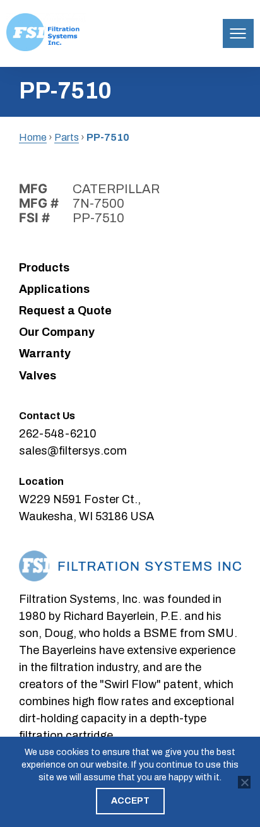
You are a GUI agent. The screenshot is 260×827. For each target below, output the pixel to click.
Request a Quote (65, 310)
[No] (244, 782)
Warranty (45, 353)
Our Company (57, 332)
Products (44, 267)
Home (33, 137)
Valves (37, 375)
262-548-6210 (58, 433)
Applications (54, 289)
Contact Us (47, 415)
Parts (66, 137)
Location (41, 481)
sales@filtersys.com (73, 450)
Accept (130, 801)
